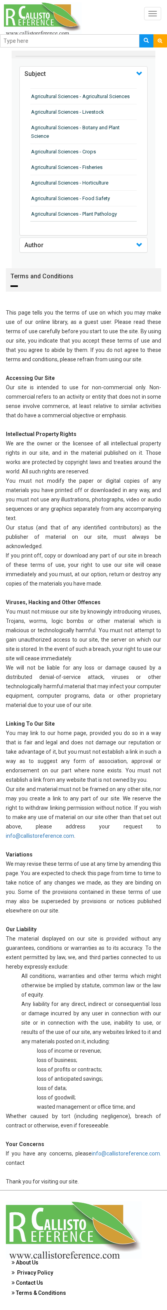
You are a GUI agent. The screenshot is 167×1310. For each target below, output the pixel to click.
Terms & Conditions (40, 1293)
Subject (35, 73)
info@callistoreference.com (40, 836)
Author (33, 245)
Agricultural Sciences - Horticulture (69, 183)
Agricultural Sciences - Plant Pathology (74, 214)
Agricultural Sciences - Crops (63, 152)
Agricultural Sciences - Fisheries (67, 167)
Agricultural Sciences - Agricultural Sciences (80, 96)
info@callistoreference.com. (126, 1153)
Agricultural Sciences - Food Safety (70, 198)
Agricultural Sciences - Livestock (67, 112)
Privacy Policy (34, 1273)
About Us (26, 1262)
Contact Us (29, 1283)
